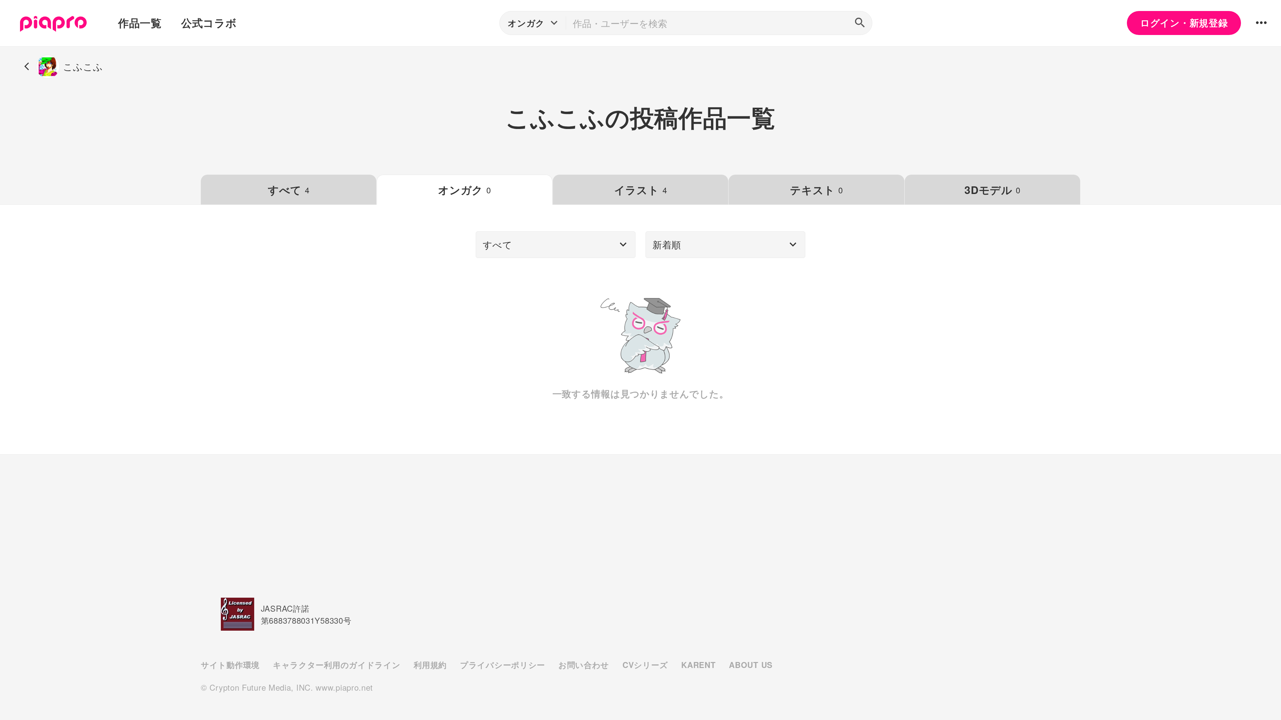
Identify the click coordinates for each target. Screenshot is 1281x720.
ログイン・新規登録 (1184, 22)
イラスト (640, 189)
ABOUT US (751, 664)
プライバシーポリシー (502, 664)
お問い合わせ (583, 664)
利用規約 (430, 664)
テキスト (816, 189)
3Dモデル (992, 189)
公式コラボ (209, 22)
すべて (289, 189)
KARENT (698, 664)
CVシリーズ (645, 664)
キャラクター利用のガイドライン (336, 664)
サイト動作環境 (230, 664)
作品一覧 (140, 22)
